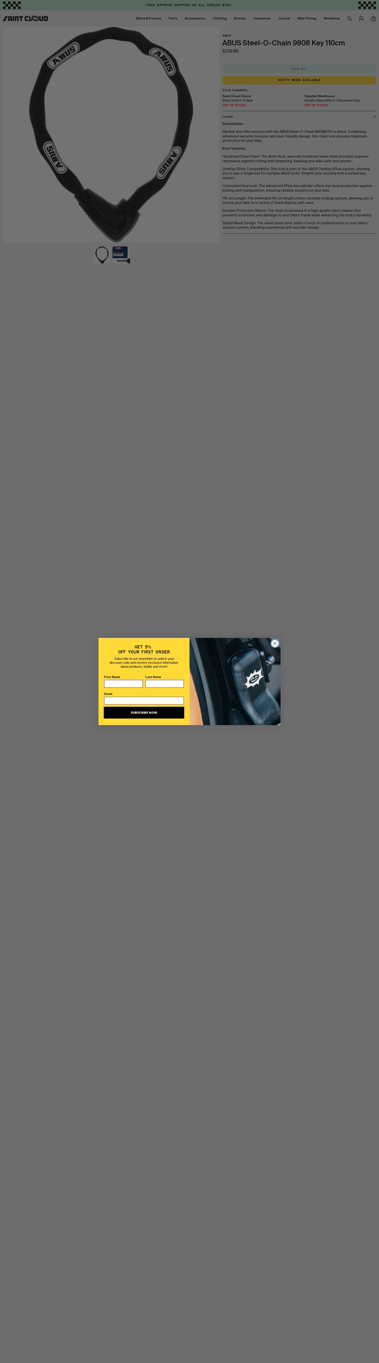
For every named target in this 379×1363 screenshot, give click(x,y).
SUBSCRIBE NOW (144, 712)
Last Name (153, 677)
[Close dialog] (275, 643)
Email (108, 694)
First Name (112, 677)
